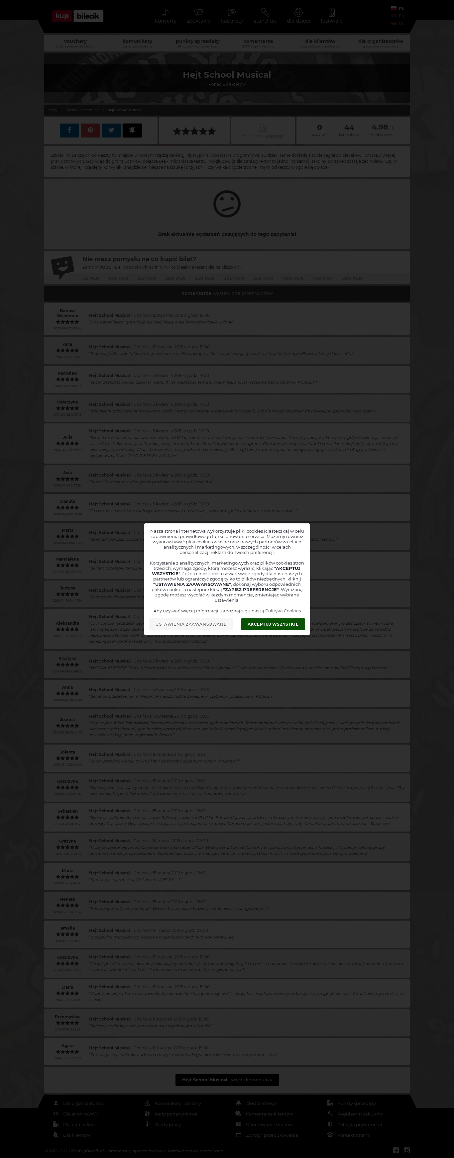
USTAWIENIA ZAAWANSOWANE (191, 624)
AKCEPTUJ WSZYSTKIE (273, 624)
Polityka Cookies (283, 610)
